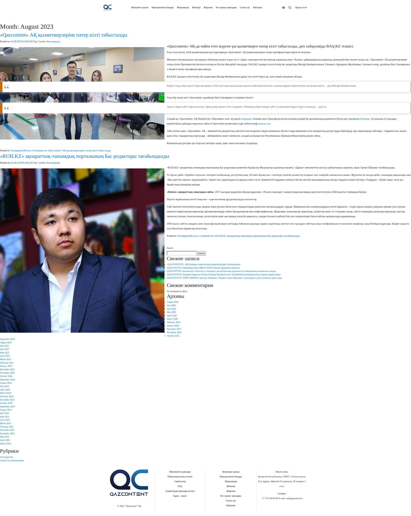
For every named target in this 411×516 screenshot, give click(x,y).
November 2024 (7, 373)
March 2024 (5, 393)
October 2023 (6, 403)
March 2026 (172, 319)
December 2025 (174, 329)
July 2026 (171, 305)
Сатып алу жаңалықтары (12, 460)
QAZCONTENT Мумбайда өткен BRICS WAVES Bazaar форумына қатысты (203, 268)
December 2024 (7, 369)
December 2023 (7, 400)
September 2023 (7, 406)
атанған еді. (264, 123)
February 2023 (6, 427)
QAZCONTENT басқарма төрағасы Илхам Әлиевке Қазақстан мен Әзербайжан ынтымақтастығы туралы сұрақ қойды (223, 274)
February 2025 (6, 363)
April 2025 (5, 356)
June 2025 (4, 349)
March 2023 (5, 423)
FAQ (180, 486)
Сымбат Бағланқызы (49, 41)
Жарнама (208, 7)
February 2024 (6, 396)
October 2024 (6, 376)
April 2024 (5, 389)
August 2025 (6, 342)
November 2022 (7, 433)
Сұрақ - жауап (180, 496)
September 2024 (7, 379)
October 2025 (173, 336)
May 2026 (171, 312)
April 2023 (5, 420)
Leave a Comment (68, 150)
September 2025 (7, 339)
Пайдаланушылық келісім (179, 476)
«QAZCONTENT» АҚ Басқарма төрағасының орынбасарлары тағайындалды (203, 264)
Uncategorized (17, 150)
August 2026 (172, 302)
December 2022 (7, 430)
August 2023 (6, 410)
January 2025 (6, 366)
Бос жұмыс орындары (226, 7)
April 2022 (5, 440)
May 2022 (4, 437)
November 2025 (174, 332)
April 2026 (172, 315)
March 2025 (5, 359)
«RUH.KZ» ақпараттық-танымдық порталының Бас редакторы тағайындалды (84, 156)
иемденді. (247, 118)
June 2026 (171, 309)
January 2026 (173, 325)
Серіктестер (180, 481)
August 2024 (6, 383)
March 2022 (5, 443)
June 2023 (4, 416)
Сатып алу (245, 7)
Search (170, 248)
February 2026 (173, 322)
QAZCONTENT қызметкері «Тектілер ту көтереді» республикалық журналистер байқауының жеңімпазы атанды (221, 271)
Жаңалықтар (183, 7)
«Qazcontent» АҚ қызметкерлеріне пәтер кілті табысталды (63, 35)
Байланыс (257, 7)
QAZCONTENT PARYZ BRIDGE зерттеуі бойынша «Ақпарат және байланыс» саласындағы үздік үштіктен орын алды (224, 278)
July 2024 (4, 386)
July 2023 (4, 413)
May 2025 (4, 352)
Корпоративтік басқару (163, 7)
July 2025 (4, 346)
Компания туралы (139, 7)
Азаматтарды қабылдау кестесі (180, 491)
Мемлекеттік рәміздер (180, 472)
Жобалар (196, 7)
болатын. (365, 118)
